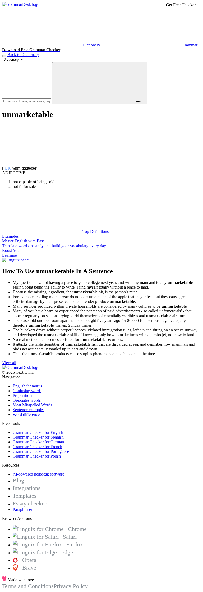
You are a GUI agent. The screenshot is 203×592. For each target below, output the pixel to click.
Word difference (26, 414)
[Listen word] (41, 163)
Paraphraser (22, 509)
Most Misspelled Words (32, 405)
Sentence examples (28, 409)
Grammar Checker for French (37, 446)
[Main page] (20, 4)
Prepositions (23, 395)
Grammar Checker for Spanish (38, 437)
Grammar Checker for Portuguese (41, 451)
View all (9, 362)
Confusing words (27, 390)
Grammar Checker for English (38, 432)
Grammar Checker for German (38, 442)
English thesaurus (27, 386)
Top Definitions (95, 231)
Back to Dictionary (23, 54)
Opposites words (27, 400)
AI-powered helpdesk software (38, 474)
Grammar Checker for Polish (37, 456)
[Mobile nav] (4, 56)
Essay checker (29, 503)
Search (139, 101)
